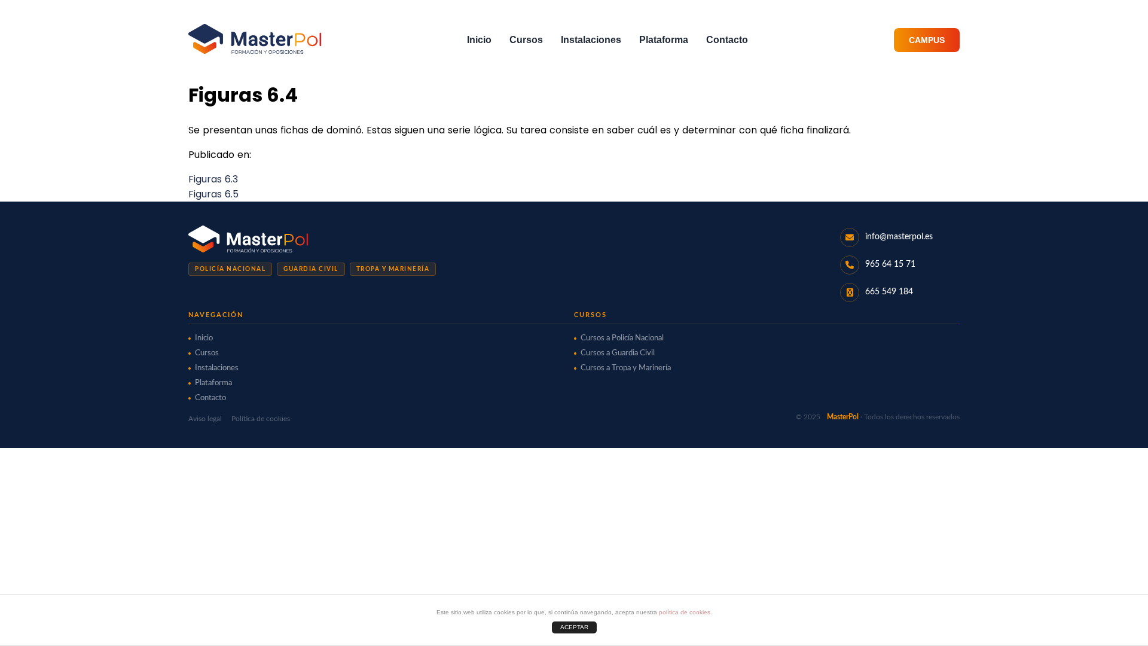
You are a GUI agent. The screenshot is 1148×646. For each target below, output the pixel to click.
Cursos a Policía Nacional (622, 338)
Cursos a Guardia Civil (618, 353)
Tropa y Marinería (393, 269)
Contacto (727, 40)
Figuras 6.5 (213, 194)
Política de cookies (260, 418)
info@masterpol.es (899, 237)
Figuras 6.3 (213, 179)
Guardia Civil (310, 269)
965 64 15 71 (890, 264)
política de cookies (684, 612)
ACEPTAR (574, 627)
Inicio (479, 40)
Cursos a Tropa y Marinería (626, 368)
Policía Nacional (230, 269)
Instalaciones (591, 40)
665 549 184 (889, 292)
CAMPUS (927, 40)
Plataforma (663, 40)
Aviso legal (205, 418)
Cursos (526, 40)
